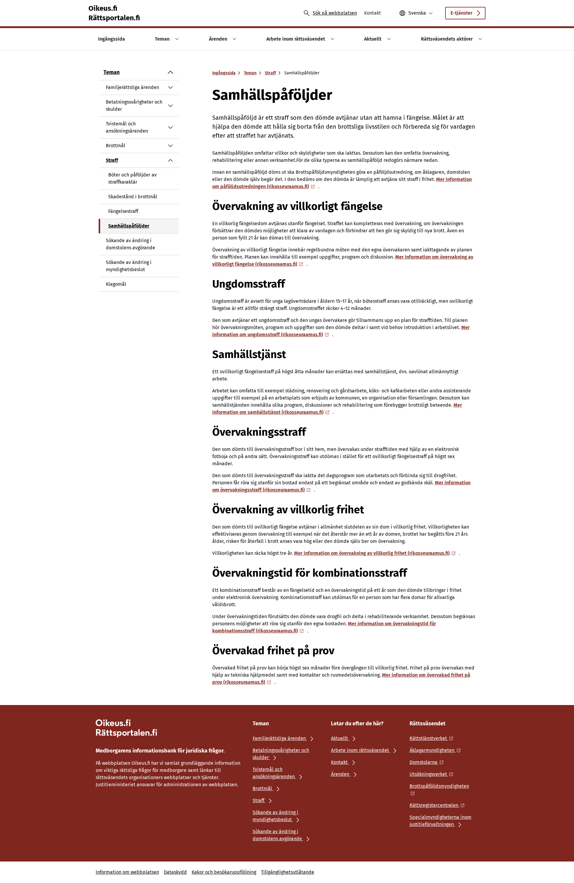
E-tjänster (461, 13)
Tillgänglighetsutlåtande (287, 872)
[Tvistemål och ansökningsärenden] (170, 127)
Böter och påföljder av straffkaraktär (132, 178)
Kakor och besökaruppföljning (224, 872)
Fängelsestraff (123, 211)
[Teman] (170, 72)
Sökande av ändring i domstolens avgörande (130, 244)
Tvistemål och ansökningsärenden (127, 127)
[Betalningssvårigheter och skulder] (170, 106)
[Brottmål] (170, 146)
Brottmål (115, 145)
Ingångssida (224, 73)
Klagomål (116, 284)
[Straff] (170, 160)
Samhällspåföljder (128, 226)
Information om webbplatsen (127, 872)
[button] (176, 39)
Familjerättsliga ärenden (132, 87)
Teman (111, 72)
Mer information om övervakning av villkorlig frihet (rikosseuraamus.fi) (372, 553)
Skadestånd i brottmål (132, 196)
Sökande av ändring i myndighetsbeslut (129, 265)
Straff (112, 160)
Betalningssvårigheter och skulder (134, 105)
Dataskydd (175, 872)
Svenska (417, 13)
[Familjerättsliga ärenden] (170, 87)
